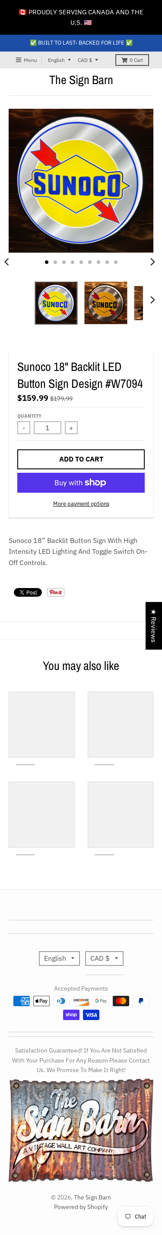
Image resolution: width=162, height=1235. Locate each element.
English (56, 60)
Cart (136, 60)
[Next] (152, 262)
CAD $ (85, 60)
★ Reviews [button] (153, 626)
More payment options (81, 503)
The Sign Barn (81, 80)
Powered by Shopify (81, 1207)
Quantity (29, 416)
